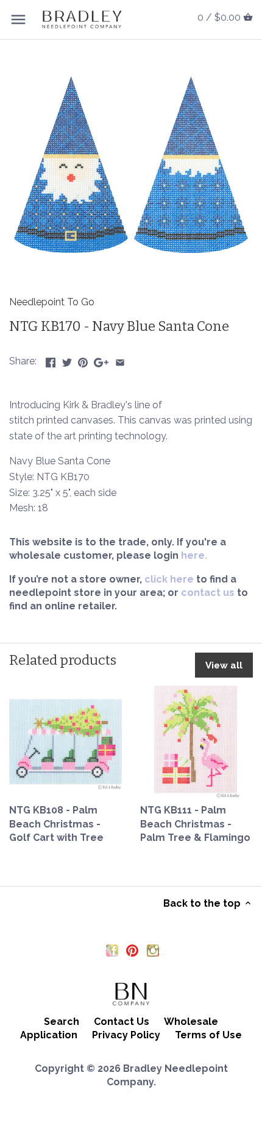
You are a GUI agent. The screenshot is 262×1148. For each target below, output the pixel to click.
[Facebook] (112, 950)
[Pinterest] (132, 950)
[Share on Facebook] (50, 360)
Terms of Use (208, 1035)
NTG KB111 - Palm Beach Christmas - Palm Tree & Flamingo (195, 823)
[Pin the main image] (83, 360)
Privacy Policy (126, 1035)
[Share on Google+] (101, 360)
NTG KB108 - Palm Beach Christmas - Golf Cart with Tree (56, 823)
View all (224, 665)
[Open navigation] (18, 19)
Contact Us (121, 1021)
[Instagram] (153, 950)
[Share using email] (120, 360)
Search (61, 1021)
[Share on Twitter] (67, 360)
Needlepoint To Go (51, 302)
